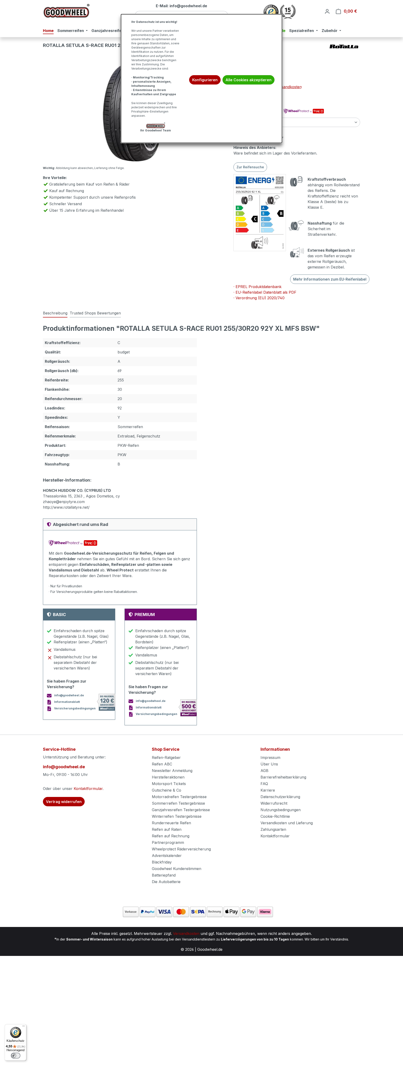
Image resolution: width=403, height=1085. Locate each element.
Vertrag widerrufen (64, 801)
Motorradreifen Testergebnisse (179, 796)
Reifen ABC (162, 764)
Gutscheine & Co (166, 790)
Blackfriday (162, 862)
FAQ (264, 783)
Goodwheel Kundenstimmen (176, 868)
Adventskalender (167, 855)
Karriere (268, 790)
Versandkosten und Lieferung (287, 823)
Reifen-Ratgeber (166, 757)
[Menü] (23, 1027)
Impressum (270, 757)
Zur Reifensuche (250, 167)
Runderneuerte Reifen (171, 823)
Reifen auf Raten (166, 829)
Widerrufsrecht (274, 803)
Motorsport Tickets (169, 783)
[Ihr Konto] (327, 11)
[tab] (55, 313)
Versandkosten (186, 933)
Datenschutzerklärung (280, 796)
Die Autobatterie (166, 881)
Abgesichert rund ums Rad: (258, 111)
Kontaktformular (88, 788)
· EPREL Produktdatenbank (257, 286)
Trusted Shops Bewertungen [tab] (95, 313)
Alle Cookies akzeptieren (248, 80)
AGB (264, 770)
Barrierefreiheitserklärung (283, 777)
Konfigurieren (205, 80)
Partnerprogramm (168, 842)
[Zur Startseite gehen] (66, 11)
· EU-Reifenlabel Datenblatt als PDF (264, 292)
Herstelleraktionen (168, 777)
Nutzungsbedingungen (281, 809)
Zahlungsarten (273, 829)
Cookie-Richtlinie (275, 816)
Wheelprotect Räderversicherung (181, 849)
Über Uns (269, 764)
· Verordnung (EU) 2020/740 (259, 298)
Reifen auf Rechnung (170, 836)
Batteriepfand (164, 875)
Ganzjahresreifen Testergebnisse (181, 809)
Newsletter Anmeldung (172, 770)
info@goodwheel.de (64, 766)
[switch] (15, 1055)
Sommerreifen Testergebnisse (178, 803)
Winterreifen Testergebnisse (177, 816)
